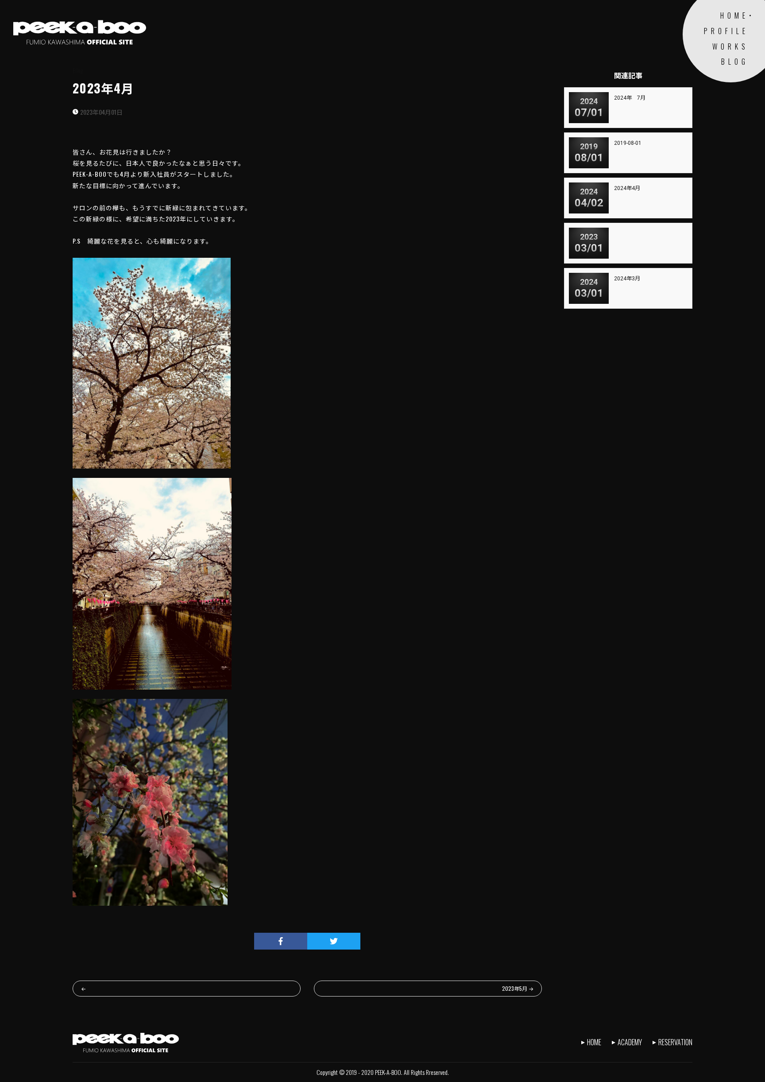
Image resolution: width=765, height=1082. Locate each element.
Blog (78, 70)
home (734, 15)
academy (630, 1042)
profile (726, 31)
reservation (675, 1042)
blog (735, 61)
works (730, 46)
